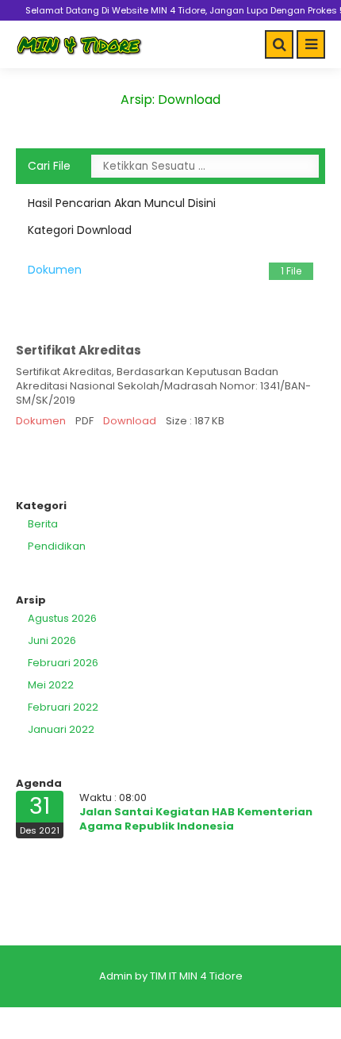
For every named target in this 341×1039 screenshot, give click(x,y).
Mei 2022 (51, 684)
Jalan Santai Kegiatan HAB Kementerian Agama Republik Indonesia (195, 819)
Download (129, 420)
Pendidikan (57, 546)
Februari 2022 (63, 707)
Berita (43, 523)
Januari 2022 (61, 729)
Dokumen (164, 270)
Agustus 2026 (62, 618)
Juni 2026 (52, 640)
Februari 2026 (63, 662)
